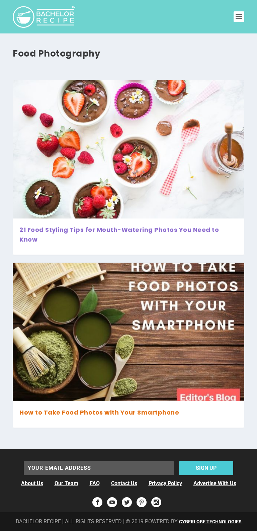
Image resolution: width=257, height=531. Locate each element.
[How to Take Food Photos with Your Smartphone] (128, 332)
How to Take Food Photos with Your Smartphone (99, 412)
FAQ (95, 483)
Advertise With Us (214, 483)
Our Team (66, 483)
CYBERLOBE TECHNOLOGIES (210, 521)
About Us (32, 483)
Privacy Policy (165, 483)
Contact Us (124, 483)
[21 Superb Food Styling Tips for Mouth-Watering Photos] (128, 149)
